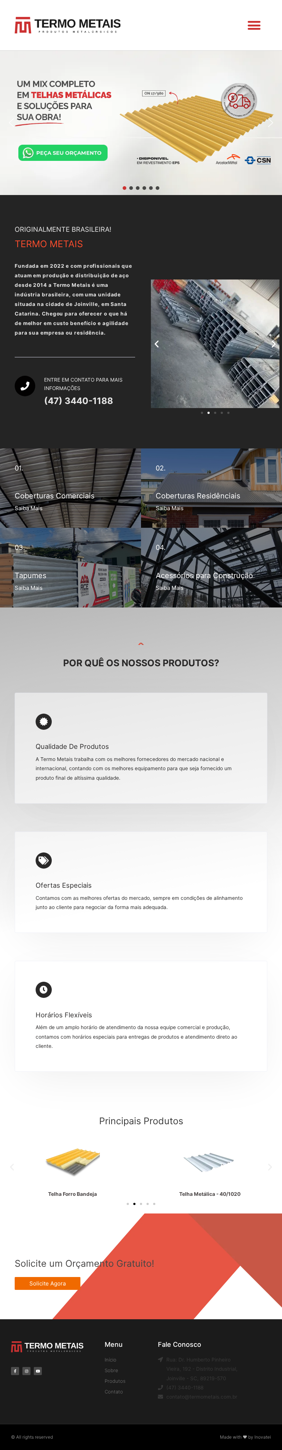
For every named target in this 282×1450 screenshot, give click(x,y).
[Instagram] (26, 1371)
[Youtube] (38, 1371)
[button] (254, 25)
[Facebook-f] (15, 1371)
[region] (141, 123)
